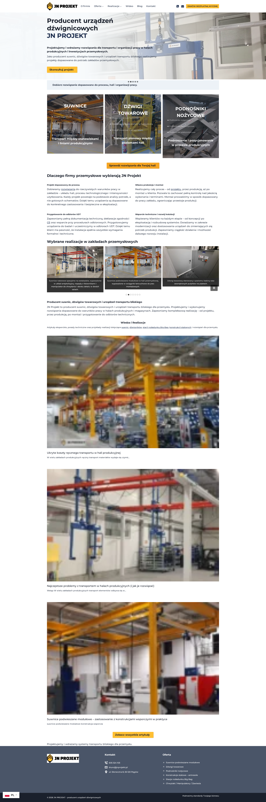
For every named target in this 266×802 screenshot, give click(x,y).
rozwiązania (68, 189)
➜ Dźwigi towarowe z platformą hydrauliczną (131, 124)
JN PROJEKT (67, 35)
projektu (176, 189)
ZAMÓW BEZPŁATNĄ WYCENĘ (202, 6)
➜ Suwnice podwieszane (63, 123)
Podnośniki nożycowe (177, 771)
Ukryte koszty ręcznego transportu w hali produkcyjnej (84, 452)
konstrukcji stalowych (180, 327)
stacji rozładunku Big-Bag (155, 327)
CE (48, 222)
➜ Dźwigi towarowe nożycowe (124, 118)
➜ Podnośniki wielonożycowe (181, 132)
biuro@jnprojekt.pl (118, 767)
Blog (139, 6)
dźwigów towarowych (86, 302)
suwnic (66, 302)
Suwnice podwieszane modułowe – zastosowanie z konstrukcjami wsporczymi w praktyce (107, 719)
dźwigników (136, 327)
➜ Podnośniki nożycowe (178, 120)
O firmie (85, 6)
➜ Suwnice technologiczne (64, 135)
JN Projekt (131, 175)
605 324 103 (114, 763)
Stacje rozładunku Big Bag (179, 779)
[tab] (128, 81)
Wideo (129, 6)
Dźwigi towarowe (175, 767)
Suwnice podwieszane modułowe (183, 762)
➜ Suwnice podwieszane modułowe (69, 110)
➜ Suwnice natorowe (62, 117)
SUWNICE (75, 106)
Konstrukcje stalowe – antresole (182, 775)
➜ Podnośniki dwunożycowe (180, 126)
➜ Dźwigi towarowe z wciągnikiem (126, 130)
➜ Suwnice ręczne (60, 129)
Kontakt (151, 6)
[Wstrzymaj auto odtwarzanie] (214, 288)
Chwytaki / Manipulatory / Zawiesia (183, 783)
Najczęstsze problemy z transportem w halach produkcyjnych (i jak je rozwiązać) (100, 586)
